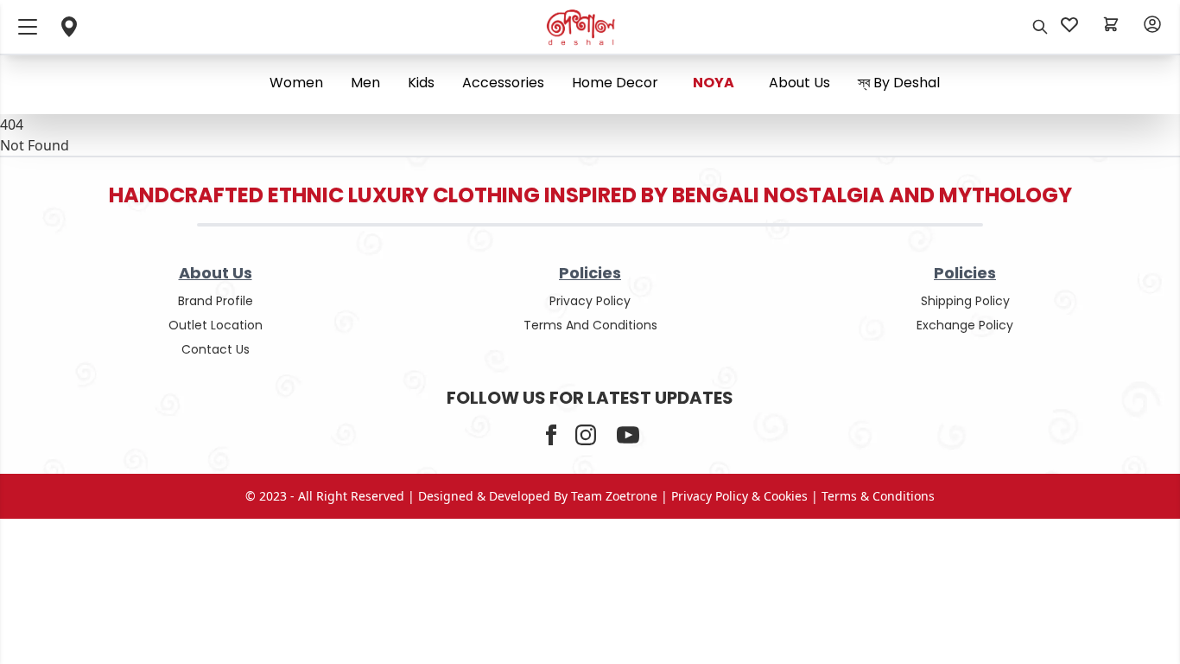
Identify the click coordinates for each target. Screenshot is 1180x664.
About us (799, 83)
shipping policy (965, 301)
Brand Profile (215, 301)
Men (365, 83)
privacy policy (590, 301)
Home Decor (615, 83)
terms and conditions (590, 325)
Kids (421, 83)
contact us (215, 349)
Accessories (503, 83)
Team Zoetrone (614, 496)
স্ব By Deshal (899, 83)
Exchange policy (965, 325)
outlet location (215, 325)
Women (296, 83)
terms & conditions (878, 496)
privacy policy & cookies (739, 496)
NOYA (713, 83)
